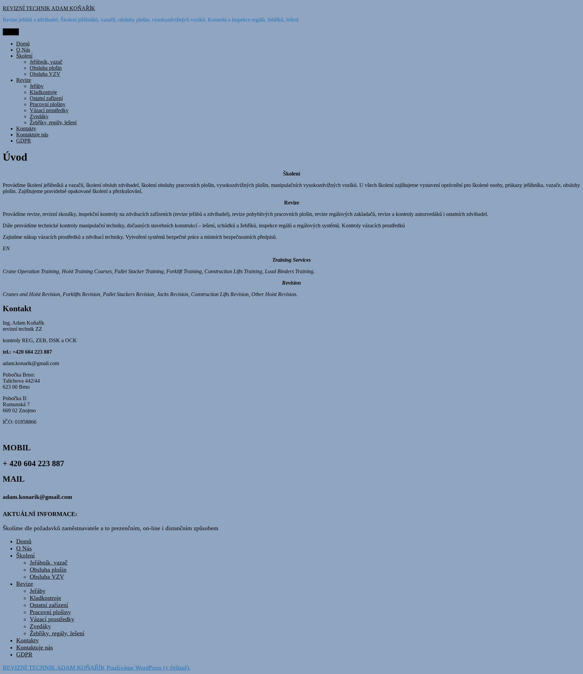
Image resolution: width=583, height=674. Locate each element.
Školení (24, 56)
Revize (23, 80)
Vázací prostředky (49, 110)
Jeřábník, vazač (46, 62)
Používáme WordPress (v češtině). (149, 667)
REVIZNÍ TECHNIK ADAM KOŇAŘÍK (49, 8)
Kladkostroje (43, 92)
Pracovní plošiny (47, 104)
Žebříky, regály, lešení (53, 122)
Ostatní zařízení (46, 98)
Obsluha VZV (45, 74)
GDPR (23, 140)
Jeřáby (37, 86)
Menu (10, 31)
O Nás (23, 50)
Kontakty (26, 128)
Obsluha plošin (46, 68)
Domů (23, 43)
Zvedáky (39, 116)
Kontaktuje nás (32, 134)
